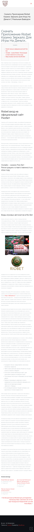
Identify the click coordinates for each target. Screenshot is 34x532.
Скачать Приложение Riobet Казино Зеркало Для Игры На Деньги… (16, 35)
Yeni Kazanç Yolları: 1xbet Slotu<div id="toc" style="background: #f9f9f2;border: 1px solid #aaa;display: (21, 501)
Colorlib (9, 525)
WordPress (21, 525)
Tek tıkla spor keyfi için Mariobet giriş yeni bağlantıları (16, 497)
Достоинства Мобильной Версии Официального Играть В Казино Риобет (24, 481)
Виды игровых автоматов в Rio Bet (15, 56)
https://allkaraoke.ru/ (10, 295)
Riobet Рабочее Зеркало (7, 480)
